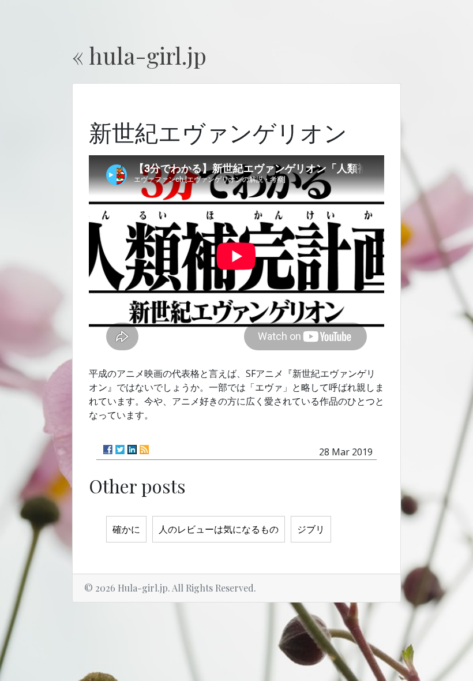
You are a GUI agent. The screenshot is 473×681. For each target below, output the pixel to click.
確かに (126, 529)
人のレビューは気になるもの (219, 529)
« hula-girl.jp (139, 55)
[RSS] (144, 449)
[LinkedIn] (132, 449)
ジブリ (311, 529)
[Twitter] (120, 449)
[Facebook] (107, 449)
